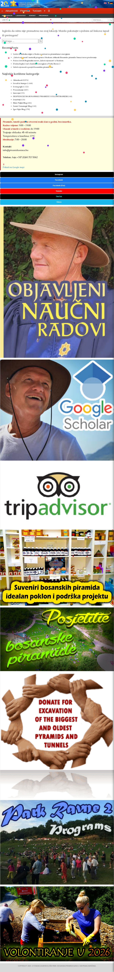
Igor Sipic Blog (19, 109)
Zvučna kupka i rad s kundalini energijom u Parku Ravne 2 (36, 64)
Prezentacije (7, 15)
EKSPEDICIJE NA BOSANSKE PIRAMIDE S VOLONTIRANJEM (40, 96)
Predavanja (43, 15)
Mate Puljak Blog (20, 103)
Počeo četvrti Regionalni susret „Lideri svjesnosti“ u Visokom (38, 60)
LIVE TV (5, 20)
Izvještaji (16, 99)
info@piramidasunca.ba (15, 150)
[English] (105, 3)
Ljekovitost (21, 15)
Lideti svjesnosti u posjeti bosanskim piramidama (33, 67)
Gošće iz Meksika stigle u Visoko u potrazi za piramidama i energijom (41, 54)
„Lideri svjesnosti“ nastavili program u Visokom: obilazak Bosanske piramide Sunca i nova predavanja (54, 57)
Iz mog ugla (18, 86)
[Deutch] (111, 3)
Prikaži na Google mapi (13, 167)
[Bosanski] (108, 3)
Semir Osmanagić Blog (22, 106)
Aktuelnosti (17, 80)
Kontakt (32, 15)
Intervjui (16, 93)
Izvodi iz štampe (20, 83)
